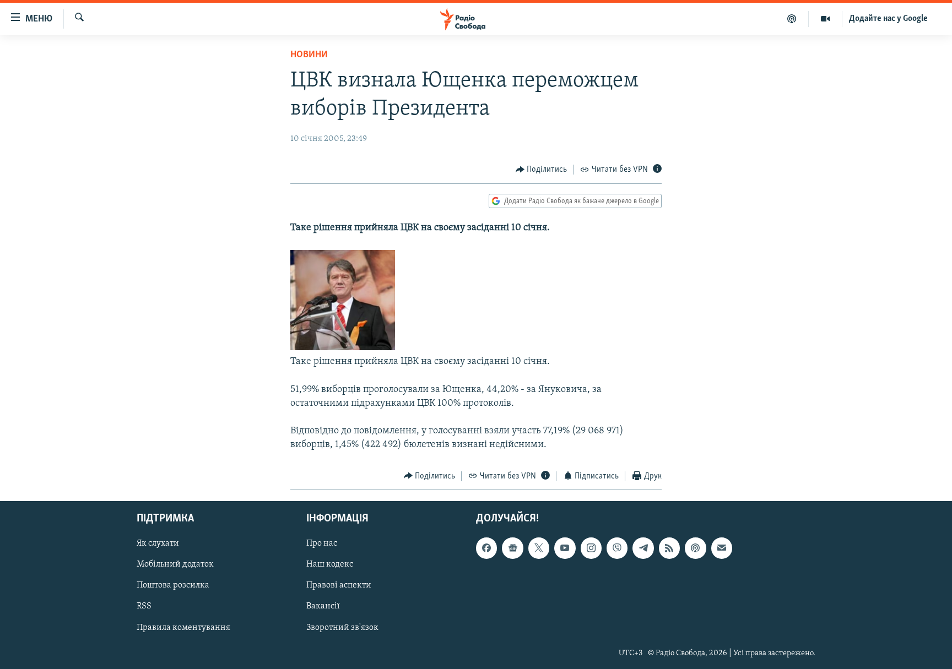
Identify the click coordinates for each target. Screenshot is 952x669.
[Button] (541, 169)
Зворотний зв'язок (342, 627)
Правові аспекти (338, 585)
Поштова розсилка (173, 585)
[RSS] (669, 547)
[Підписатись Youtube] (564, 547)
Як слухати (158, 543)
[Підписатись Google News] (512, 547)
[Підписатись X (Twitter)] (538, 547)
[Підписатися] (721, 547)
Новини (309, 55)
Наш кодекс (329, 564)
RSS (144, 606)
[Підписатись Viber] (617, 547)
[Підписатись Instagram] (591, 547)
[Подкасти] (792, 18)
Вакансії (323, 606)
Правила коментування (183, 627)
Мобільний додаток (175, 564)
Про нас (321, 543)
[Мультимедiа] (825, 18)
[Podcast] (695, 547)
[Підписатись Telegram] (642, 547)
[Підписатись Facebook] (486, 547)
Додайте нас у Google (888, 18)
